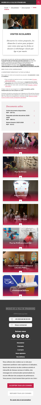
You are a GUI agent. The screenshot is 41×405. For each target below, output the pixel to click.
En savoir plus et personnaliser (20, 400)
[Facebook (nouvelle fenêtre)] (14, 336)
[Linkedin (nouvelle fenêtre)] (23, 336)
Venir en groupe (26, 7)
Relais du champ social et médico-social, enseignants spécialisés (19, 96)
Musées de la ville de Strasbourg (13, 2)
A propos (20, 350)
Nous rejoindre (20, 353)
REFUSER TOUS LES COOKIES (20, 393)
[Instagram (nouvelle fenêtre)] (18, 336)
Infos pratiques (15, 7)
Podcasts (20, 346)
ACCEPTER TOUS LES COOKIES (20, 385)
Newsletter (20, 343)
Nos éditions (20, 357)
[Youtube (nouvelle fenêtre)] (27, 336)
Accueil (6, 7)
